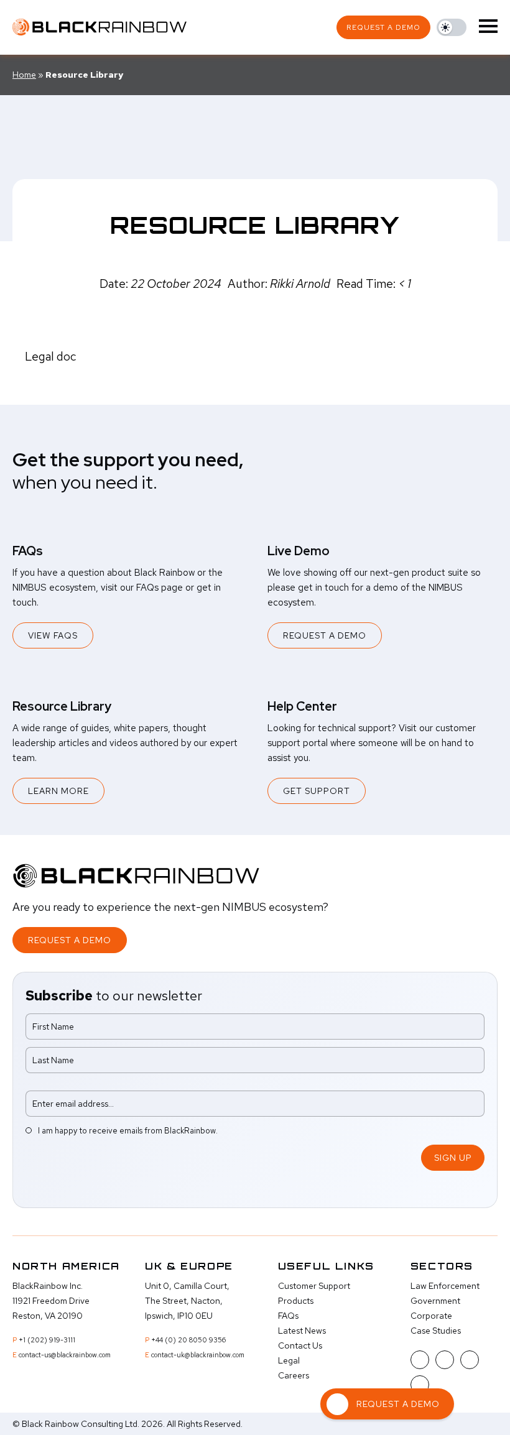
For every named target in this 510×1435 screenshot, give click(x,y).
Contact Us (300, 1345)
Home (24, 74)
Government (435, 1300)
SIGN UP (453, 1157)
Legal (289, 1360)
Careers (293, 1375)
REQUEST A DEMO (324, 635)
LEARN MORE (58, 790)
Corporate (431, 1315)
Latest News (302, 1330)
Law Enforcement (445, 1285)
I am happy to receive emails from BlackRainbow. (128, 1131)
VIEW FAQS (53, 635)
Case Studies (435, 1330)
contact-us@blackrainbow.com (65, 1354)
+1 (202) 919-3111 (47, 1340)
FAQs (288, 1315)
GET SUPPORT (316, 790)
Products (295, 1300)
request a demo (383, 27)
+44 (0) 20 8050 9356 (188, 1340)
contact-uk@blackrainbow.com (197, 1354)
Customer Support (314, 1285)
